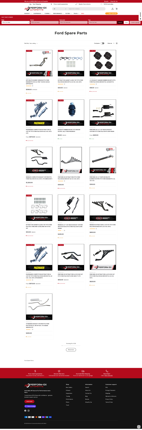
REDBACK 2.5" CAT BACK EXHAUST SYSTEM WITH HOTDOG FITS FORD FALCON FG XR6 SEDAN (70, 226)
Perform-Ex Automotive (33, 423)
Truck (67, 405)
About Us (87, 390)
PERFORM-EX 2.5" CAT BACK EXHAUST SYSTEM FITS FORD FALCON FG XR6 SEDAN (102, 130)
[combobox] (79, 8)
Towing (68, 396)
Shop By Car (114, 1)
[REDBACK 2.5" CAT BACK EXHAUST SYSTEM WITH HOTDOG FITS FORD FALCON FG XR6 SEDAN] (71, 208)
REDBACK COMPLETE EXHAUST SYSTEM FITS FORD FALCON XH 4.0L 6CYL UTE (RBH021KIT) (39, 178)
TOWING (46, 13)
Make (2, 20)
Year (89, 20)
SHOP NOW (29, 401)
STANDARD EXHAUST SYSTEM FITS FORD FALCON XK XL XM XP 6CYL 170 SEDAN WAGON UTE (37, 325)
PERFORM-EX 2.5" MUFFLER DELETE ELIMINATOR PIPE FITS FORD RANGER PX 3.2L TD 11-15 (102, 178)
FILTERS (67, 13)
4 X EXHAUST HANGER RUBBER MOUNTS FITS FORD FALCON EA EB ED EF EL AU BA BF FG (102, 81)
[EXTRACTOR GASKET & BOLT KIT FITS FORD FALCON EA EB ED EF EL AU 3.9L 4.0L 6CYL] (71, 63)
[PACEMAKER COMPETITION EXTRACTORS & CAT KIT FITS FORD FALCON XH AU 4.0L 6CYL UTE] (39, 112)
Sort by (26, 43)
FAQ (106, 387)
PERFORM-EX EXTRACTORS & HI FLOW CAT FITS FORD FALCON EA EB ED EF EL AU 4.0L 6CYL (102, 276)
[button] (116, 8)
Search (120, 22)
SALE (82, 13)
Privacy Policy (109, 399)
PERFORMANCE (57, 13)
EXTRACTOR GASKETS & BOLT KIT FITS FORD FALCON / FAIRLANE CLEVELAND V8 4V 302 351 (39, 226)
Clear (126, 22)
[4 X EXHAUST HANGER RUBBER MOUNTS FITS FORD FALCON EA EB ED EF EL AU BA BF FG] (103, 63)
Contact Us (88, 393)
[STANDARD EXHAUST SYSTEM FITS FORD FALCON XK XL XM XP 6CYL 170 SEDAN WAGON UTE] (39, 307)
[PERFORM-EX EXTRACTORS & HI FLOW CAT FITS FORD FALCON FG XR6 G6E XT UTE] (71, 257)
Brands (106, 1)
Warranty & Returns (110, 396)
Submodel (62, 20)
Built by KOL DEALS (42, 423)
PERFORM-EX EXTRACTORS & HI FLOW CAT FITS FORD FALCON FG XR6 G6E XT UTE (70, 275)
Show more (71, 349)
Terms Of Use (109, 402)
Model (32, 20)
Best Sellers (69, 387)
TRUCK (76, 13)
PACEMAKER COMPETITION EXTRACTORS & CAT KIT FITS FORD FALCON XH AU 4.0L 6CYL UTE (39, 131)
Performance (69, 399)
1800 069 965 (109, 375)
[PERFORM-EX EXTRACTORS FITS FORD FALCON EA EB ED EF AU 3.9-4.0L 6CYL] (71, 160)
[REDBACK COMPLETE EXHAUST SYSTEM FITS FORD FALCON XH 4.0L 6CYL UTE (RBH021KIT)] (39, 160)
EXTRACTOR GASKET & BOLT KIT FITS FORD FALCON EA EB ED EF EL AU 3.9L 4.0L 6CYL (70, 81)
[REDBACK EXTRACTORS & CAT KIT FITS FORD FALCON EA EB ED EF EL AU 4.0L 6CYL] (103, 208)
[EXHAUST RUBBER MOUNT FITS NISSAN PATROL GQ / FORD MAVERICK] (71, 112)
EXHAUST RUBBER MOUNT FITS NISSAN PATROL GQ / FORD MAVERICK (69, 130)
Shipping (107, 393)
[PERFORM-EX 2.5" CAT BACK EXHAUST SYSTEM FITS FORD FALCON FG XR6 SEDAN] (103, 112)
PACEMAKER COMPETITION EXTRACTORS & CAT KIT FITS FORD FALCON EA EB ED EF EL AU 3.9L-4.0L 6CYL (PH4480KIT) (39, 276)
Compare (97, 43)
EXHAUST (27, 13)
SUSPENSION (37, 13)
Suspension (69, 393)
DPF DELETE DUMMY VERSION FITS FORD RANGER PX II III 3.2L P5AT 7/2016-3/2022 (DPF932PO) (38, 81)
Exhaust (68, 390)
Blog (86, 396)
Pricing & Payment (110, 390)
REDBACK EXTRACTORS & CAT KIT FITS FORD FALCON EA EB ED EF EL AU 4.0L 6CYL (103, 225)
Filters (67, 402)
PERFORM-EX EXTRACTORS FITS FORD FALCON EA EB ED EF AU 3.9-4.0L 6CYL (69, 178)
